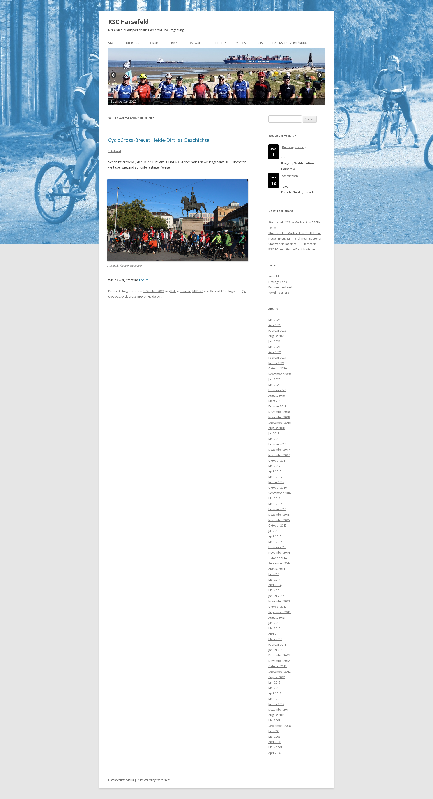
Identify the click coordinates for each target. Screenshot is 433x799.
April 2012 (274, 693)
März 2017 (275, 477)
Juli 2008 (273, 731)
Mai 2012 (274, 688)
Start (112, 43)
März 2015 (275, 542)
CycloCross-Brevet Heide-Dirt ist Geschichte (159, 139)
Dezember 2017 (279, 450)
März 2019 (275, 401)
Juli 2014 (273, 574)
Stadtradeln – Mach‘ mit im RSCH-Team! (294, 233)
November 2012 (279, 661)
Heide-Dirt (154, 296)
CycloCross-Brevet (133, 296)
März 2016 (275, 504)
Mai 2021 (274, 347)
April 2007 (274, 753)
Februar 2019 (277, 406)
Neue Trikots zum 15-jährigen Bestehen (295, 238)
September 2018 (279, 422)
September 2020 (279, 374)
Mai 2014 (274, 579)
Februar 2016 (277, 509)
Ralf (173, 291)
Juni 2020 (274, 379)
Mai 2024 (274, 320)
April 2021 (274, 352)
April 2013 (274, 634)
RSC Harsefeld (128, 22)
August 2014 (276, 569)
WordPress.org (278, 293)
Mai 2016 (274, 498)
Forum (153, 43)
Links (259, 43)
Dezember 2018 (279, 412)
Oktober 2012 (277, 666)
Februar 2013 (277, 644)
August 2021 (276, 336)
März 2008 (275, 747)
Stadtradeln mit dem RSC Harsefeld (292, 244)
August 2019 (276, 395)
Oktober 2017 (277, 460)
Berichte (185, 291)
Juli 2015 (273, 531)
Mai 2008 (274, 736)
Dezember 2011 (279, 709)
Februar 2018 (277, 444)
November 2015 (279, 520)
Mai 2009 (274, 720)
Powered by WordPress (155, 780)
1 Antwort (114, 151)
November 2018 (279, 417)
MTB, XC (197, 291)
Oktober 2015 (277, 525)
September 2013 (279, 612)
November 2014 (279, 552)
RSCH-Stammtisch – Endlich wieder (291, 249)
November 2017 (279, 455)
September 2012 (279, 672)
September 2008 (279, 726)
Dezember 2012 (279, 655)
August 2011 (276, 715)
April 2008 (274, 742)
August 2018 (276, 428)
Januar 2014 (276, 596)
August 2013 (276, 617)
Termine (173, 43)
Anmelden (275, 276)
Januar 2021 (276, 363)
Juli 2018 (273, 433)
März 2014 (275, 590)
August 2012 (276, 677)
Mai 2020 (274, 385)
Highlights (218, 43)
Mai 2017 (274, 466)
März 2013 (275, 639)
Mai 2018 (274, 439)
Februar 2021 (277, 358)
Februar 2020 (277, 390)
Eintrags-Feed (277, 282)
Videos (241, 43)
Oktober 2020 (277, 368)
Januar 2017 (276, 482)
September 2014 (279, 563)
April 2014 (274, 585)
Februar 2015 (277, 547)
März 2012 (275, 699)
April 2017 (274, 471)
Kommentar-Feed (280, 287)
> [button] (319, 75)
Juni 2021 (274, 341)
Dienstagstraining (294, 147)
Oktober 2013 (277, 607)
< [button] (114, 75)
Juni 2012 (274, 682)
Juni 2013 (274, 623)
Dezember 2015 (279, 515)
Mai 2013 (274, 628)
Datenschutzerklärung (289, 43)
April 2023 (274, 325)
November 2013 (279, 601)
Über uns (132, 43)
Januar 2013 (276, 650)
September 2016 (279, 493)
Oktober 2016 (277, 487)
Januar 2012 (276, 704)
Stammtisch (290, 176)
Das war (195, 43)
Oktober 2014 (277, 558)
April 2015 (274, 536)
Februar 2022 (277, 330)
